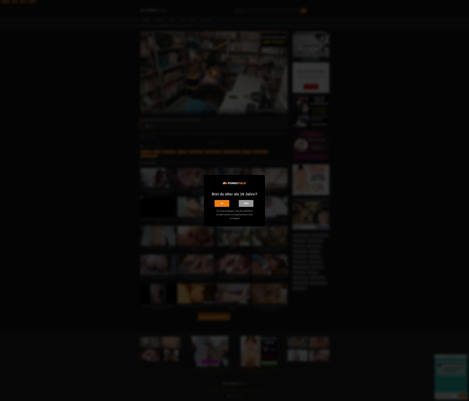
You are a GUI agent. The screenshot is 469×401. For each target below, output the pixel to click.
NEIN (246, 203)
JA (222, 203)
